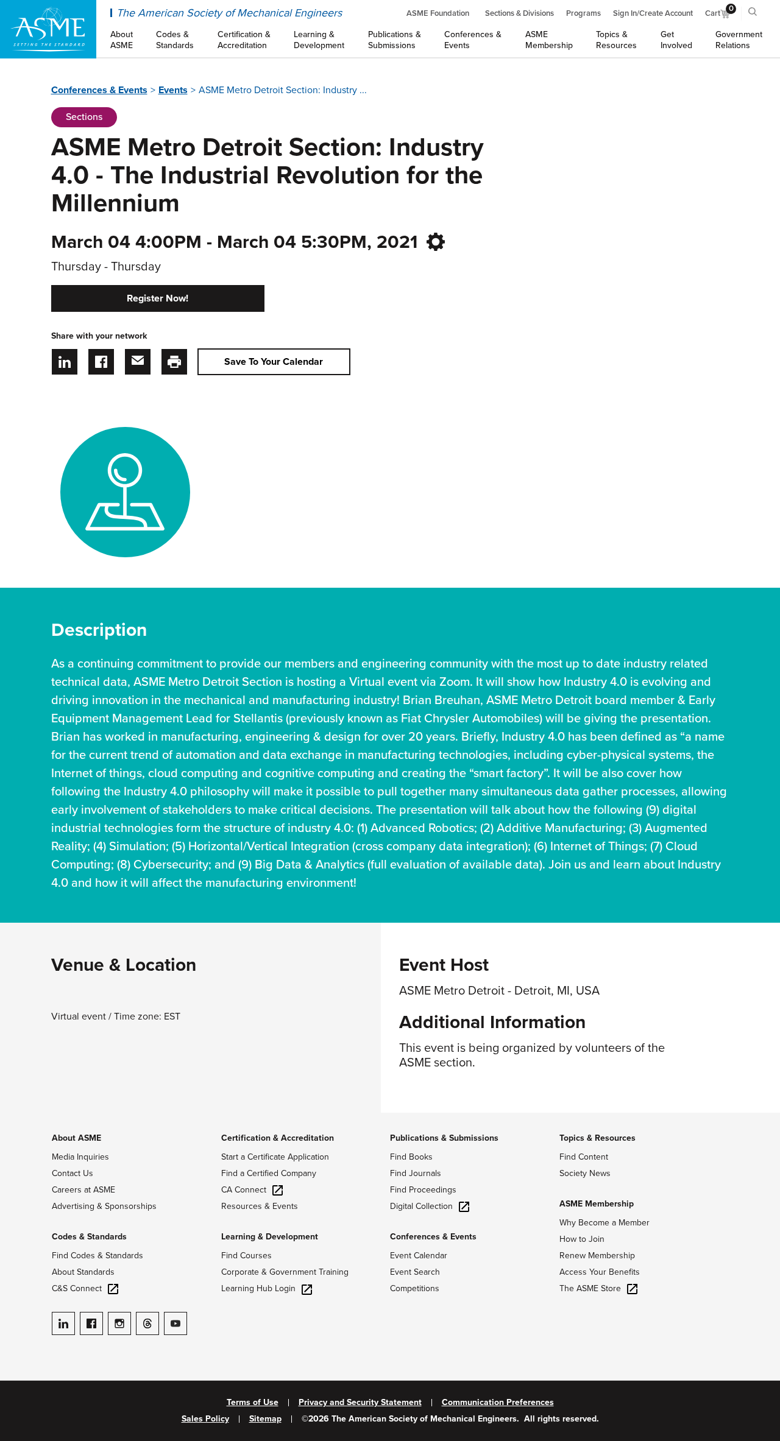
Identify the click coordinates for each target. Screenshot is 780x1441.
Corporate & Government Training (285, 1272)
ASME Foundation (437, 13)
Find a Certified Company (268, 1173)
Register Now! (157, 298)
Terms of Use (252, 1402)
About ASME (76, 1138)
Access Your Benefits (599, 1272)
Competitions (414, 1288)
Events (173, 90)
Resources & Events (259, 1206)
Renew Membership (597, 1255)
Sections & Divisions (519, 13)
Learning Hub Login (258, 1288)
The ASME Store (590, 1288)
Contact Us (72, 1173)
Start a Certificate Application (275, 1157)
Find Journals (415, 1173)
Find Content (583, 1157)
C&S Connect (77, 1288)
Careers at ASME (83, 1190)
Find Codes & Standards (97, 1255)
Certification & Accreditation (277, 1138)
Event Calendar (418, 1255)
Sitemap (265, 1419)
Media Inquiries (80, 1157)
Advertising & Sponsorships (104, 1206)
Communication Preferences (498, 1402)
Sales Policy (205, 1419)
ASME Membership (596, 1204)
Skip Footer (24, 1119)
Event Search (415, 1272)
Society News (585, 1173)
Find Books (411, 1157)
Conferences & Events (99, 90)
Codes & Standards (89, 1236)
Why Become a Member (604, 1222)
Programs (583, 13)
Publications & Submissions (444, 1138)
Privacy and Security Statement (360, 1402)
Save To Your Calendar (273, 362)
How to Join (581, 1239)
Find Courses (246, 1255)
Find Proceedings (423, 1190)
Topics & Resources (597, 1138)
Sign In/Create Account (653, 13)
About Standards (83, 1272)
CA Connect (243, 1190)
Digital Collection (421, 1206)
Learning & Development (269, 1236)
